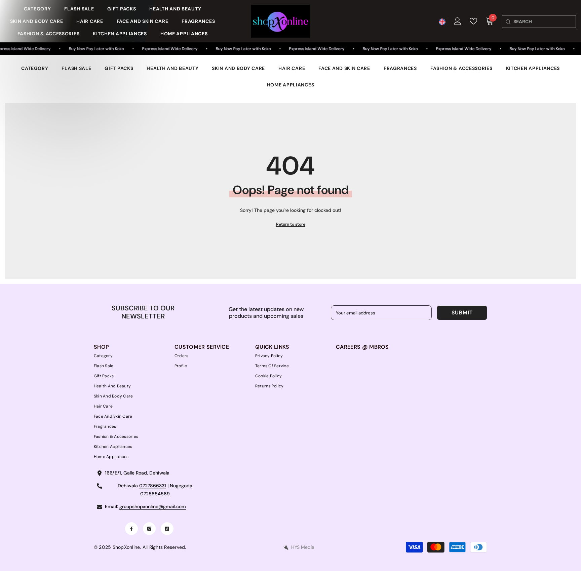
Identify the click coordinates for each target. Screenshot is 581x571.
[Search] (507, 21)
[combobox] (544, 21)
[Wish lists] (473, 21)
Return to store (290, 224)
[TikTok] (167, 528)
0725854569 (155, 494)
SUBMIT (462, 312)
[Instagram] (149, 528)
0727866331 (152, 486)
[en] (442, 22)
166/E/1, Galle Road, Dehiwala (137, 473)
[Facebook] (131, 528)
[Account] (457, 21)
